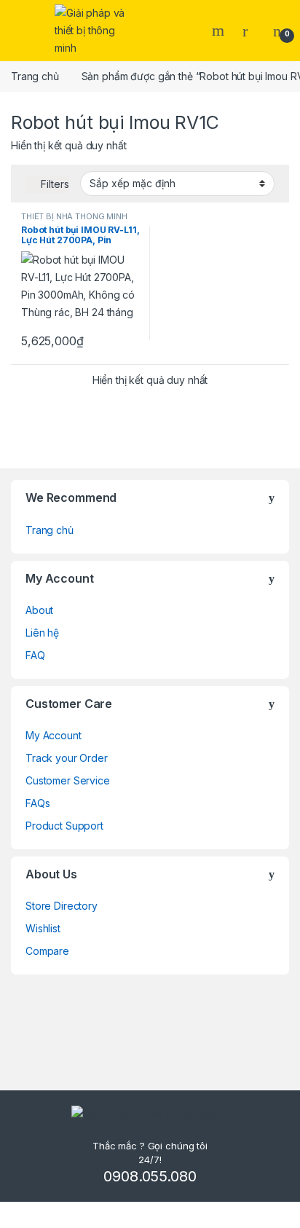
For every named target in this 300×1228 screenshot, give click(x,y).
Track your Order (66, 758)
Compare (47, 951)
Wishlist (42, 928)
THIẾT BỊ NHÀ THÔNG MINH (74, 216)
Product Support (64, 825)
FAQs (37, 803)
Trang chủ (35, 76)
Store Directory (61, 906)
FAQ (35, 655)
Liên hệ (42, 632)
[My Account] (250, 30)
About (39, 610)
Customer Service (67, 780)
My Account (53, 735)
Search (220, 31)
